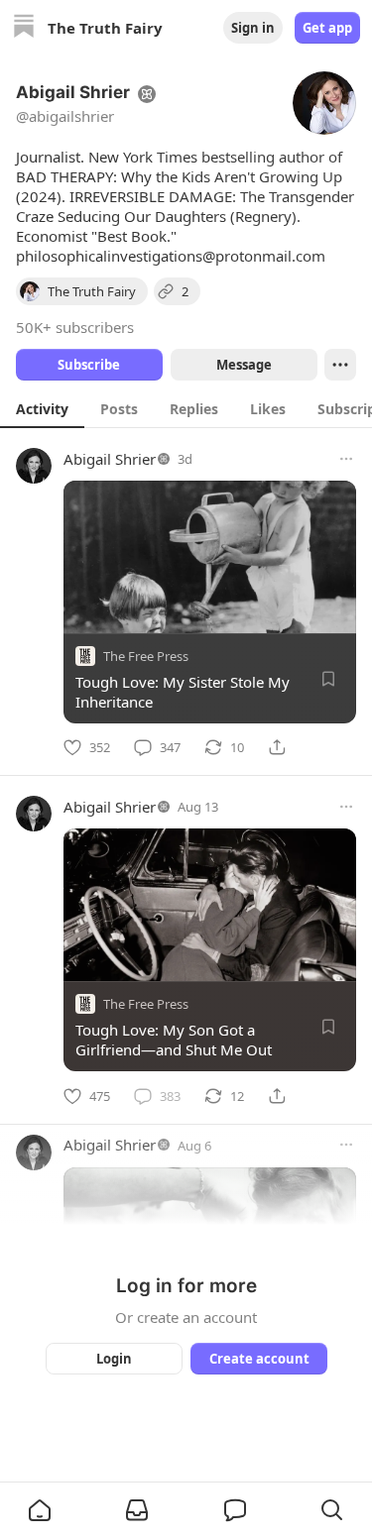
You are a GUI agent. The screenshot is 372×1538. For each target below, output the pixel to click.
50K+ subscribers (75, 327)
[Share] (277, 747)
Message (243, 365)
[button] (40, 1510)
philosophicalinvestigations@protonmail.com (170, 256)
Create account (258, 1359)
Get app (327, 28)
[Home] (24, 28)
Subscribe (89, 365)
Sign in (253, 28)
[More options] (346, 459)
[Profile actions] (340, 365)
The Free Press (145, 656)
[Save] (328, 679)
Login (114, 1359)
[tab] (42, 408)
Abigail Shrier (109, 459)
